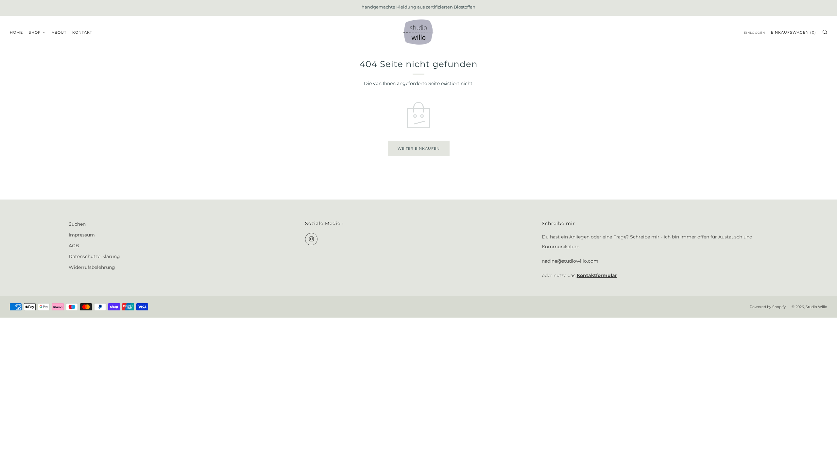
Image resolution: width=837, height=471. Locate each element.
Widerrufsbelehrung (92, 267)
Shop (35, 32)
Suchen (77, 224)
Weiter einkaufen (419, 148)
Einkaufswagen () (793, 32)
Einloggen (754, 32)
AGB (74, 246)
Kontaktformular (597, 275)
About (59, 32)
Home (16, 32)
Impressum (82, 235)
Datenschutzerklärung (94, 256)
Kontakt (82, 32)
